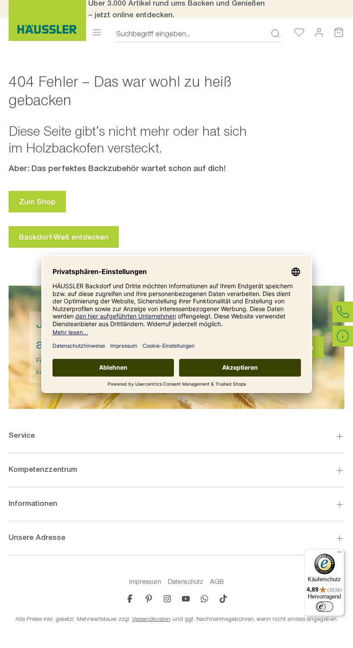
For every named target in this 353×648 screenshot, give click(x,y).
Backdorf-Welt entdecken (63, 237)
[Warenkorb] (339, 32)
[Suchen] (273, 33)
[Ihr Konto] (319, 32)
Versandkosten (151, 619)
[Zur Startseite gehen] (47, 20)
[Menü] (97, 32)
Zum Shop (37, 201)
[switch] (324, 606)
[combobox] (191, 33)
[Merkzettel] (299, 32)
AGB (217, 581)
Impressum (145, 581)
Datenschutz (185, 581)
